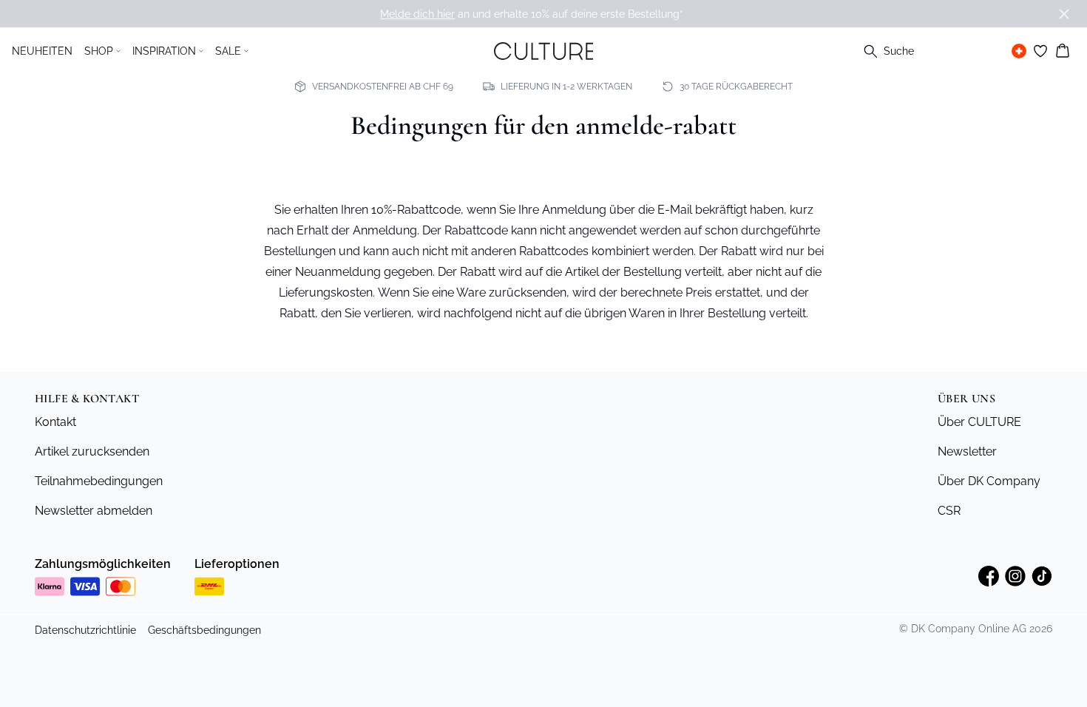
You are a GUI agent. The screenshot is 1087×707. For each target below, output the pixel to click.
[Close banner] (1064, 14)
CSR (949, 511)
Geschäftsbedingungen (204, 630)
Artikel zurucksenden (92, 451)
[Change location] (1019, 51)
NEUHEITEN (42, 51)
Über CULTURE (979, 422)
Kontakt (55, 422)
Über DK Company (989, 481)
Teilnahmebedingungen (99, 481)
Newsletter (967, 451)
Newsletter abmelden (93, 511)
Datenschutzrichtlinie (85, 630)
